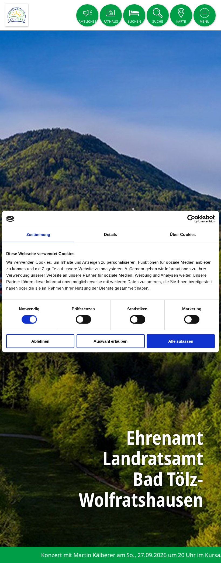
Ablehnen (40, 341)
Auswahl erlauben (110, 341)
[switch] (83, 319)
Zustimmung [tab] (38, 234)
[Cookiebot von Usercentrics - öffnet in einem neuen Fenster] (191, 219)
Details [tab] (110, 234)
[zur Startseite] (16, 15)
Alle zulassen (180, 341)
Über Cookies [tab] (183, 234)
